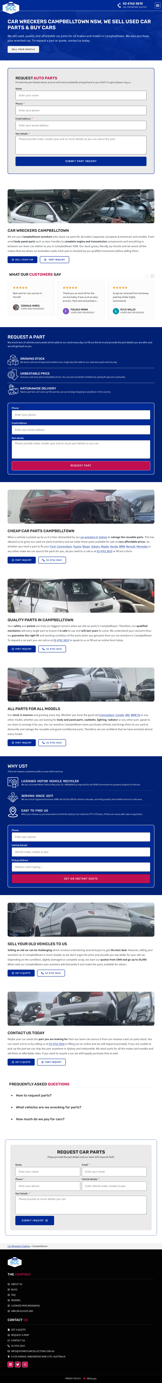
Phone (19, 103)
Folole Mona (79, 309)
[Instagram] (25, 1364)
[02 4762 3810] (119, 5)
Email (85, 1165)
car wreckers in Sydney (93, 537)
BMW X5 (135, 715)
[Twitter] (18, 1364)
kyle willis (127, 309)
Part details (22, 134)
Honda (114, 546)
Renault (130, 546)
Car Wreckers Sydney (19, 1246)
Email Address (23, 118)
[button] (158, 5)
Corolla (119, 715)
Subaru (95, 546)
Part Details (21, 1193)
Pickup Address (20, 860)
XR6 (127, 715)
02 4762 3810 (133, 3)
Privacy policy (73, 1378)
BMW (122, 546)
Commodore (64, 546)
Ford (53, 546)
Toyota (77, 546)
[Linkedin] (10, 1364)
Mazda (105, 546)
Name (19, 88)
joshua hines (30, 305)
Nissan (86, 546)
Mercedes (142, 546)
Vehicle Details (20, 845)
